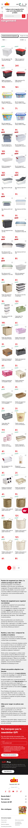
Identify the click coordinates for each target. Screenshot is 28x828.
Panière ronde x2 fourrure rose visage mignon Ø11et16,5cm (7, 445)
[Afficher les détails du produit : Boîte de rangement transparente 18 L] (21, 266)
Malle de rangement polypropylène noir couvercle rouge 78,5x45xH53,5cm (19, 60)
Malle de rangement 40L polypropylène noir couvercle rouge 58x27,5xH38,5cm (7, 81)
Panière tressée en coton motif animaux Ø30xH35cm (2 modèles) (20, 424)
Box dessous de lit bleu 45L (20, 210)
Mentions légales (5, 824)
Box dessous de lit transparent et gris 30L (7, 252)
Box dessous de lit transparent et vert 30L (7, 274)
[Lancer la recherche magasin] (23, 16)
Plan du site (4, 820)
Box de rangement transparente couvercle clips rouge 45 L (20, 145)
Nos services (5, 799)
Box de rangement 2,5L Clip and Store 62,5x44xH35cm (7, 467)
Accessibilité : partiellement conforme (18, 824)
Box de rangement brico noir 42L (7, 231)
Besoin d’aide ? (6, 796)
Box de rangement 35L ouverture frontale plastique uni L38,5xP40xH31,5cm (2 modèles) (7, 60)
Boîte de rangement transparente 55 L (6, 167)
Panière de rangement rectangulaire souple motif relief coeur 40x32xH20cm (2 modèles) (7, 381)
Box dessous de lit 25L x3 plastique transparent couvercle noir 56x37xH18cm (20, 295)
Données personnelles (6, 826)
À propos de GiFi (6, 802)
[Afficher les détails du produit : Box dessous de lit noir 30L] (21, 245)
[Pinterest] (17, 791)
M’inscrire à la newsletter (9, 755)
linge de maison (19, 681)
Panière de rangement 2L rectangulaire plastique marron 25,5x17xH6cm (20, 402)
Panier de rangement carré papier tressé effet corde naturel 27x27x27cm (6, 295)
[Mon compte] (22, 4)
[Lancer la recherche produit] (2, 7)
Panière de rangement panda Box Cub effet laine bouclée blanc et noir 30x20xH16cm (7, 488)
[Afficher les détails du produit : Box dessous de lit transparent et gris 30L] (7, 245)
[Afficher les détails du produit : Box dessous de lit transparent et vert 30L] (7, 266)
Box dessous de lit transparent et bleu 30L (20, 231)
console (8, 610)
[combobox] (4, 40)
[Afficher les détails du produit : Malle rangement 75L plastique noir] (21, 73)
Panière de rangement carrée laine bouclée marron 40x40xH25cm (7, 360)
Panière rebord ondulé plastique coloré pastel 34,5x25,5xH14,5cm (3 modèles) (20, 338)
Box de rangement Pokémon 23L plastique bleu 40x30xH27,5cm (7, 124)
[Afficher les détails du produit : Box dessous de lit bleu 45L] (21, 202)
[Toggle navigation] (2, 4)
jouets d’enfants (21, 673)
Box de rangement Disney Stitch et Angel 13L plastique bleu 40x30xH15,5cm (20, 102)
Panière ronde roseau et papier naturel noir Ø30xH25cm (7, 531)
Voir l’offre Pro (8, 771)
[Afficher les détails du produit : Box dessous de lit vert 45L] (7, 202)
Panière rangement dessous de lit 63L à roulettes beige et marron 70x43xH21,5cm (20, 445)
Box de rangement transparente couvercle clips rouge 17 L (20, 167)
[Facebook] (5, 791)
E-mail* (3, 741)
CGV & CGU (3, 822)
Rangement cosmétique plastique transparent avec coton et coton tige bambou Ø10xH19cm (20, 467)
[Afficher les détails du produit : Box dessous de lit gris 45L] (7, 181)
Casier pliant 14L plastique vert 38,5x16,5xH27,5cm (19, 317)
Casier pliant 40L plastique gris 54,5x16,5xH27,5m (6, 424)
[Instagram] (9, 791)
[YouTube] (13, 791)
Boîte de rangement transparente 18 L (19, 274)
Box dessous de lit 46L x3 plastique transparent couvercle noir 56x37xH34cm (7, 317)
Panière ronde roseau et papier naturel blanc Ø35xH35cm (20, 552)
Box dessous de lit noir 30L (20, 252)
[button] (19, 4)
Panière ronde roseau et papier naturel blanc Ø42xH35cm (20, 531)
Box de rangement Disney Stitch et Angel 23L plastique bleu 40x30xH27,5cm (20, 124)
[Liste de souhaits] (12, 48)
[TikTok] (20, 791)
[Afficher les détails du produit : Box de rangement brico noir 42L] (7, 223)
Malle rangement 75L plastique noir (20, 81)
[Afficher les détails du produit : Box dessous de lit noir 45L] (21, 181)
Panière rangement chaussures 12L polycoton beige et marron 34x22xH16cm (20, 381)
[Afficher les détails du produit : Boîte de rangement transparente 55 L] (7, 159)
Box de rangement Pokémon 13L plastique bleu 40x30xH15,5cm (7, 102)
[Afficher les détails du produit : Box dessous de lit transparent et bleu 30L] (21, 223)
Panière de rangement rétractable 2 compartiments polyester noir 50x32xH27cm (20, 360)
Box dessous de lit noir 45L (20, 188)
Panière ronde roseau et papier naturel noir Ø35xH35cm (7, 510)
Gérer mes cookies (19, 820)
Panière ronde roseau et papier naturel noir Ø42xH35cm (20, 510)
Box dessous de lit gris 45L (7, 188)
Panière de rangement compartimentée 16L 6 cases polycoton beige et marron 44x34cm (20, 488)
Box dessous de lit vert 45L (7, 210)
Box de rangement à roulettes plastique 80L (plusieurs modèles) (7, 145)
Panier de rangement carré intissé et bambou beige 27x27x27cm (7, 338)
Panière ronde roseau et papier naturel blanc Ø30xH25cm (7, 552)
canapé (24, 686)
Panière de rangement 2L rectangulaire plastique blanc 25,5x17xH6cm (7, 402)
